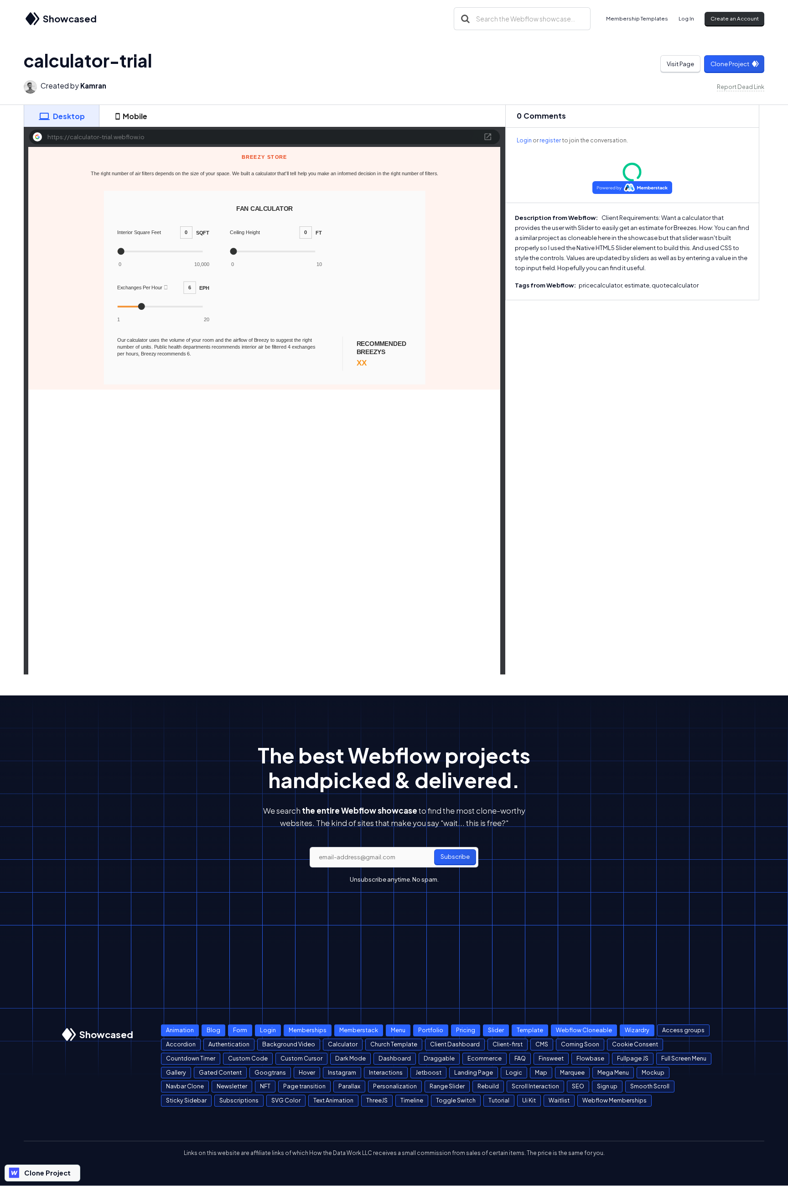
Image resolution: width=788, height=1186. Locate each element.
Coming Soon (580, 1044)
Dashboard (394, 1058)
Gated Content (220, 1072)
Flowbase (590, 1058)
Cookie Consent (635, 1044)
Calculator (343, 1044)
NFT (265, 1086)
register (550, 140)
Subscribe (455, 856)
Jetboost (428, 1072)
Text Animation (333, 1100)
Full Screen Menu (683, 1058)
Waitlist (559, 1100)
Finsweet (551, 1058)
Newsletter (232, 1086)
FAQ (520, 1058)
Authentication (228, 1044)
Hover (307, 1072)
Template (530, 1030)
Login (524, 140)
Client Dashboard (455, 1044)
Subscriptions (239, 1100)
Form (240, 1030)
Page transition (304, 1086)
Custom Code (248, 1058)
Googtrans (270, 1072)
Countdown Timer (190, 1058)
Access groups (683, 1030)
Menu (398, 1030)
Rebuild (488, 1086)
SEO (578, 1086)
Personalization (395, 1086)
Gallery (176, 1072)
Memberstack (358, 1030)
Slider (496, 1030)
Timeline (411, 1100)
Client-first (508, 1044)
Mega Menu (613, 1072)
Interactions (386, 1072)
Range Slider (447, 1086)
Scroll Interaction (535, 1086)
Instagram (342, 1072)
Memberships (308, 1030)
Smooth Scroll (649, 1086)
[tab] (61, 116)
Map (541, 1072)
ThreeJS (377, 1100)
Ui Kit (529, 1100)
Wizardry (637, 1030)
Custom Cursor (301, 1058)
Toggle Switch (456, 1100)
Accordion (181, 1044)
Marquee (572, 1072)
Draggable (439, 1058)
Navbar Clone (185, 1086)
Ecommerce (484, 1058)
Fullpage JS (632, 1058)
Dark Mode (350, 1058)
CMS (541, 1044)
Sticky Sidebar (186, 1100)
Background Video (288, 1044)
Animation (180, 1030)
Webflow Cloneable (584, 1030)
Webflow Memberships (614, 1100)
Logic (514, 1072)
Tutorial (498, 1100)
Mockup (653, 1072)
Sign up (607, 1086)
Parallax (349, 1086)
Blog (213, 1030)
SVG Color (286, 1100)
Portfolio (430, 1030)
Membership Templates (637, 18)
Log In (686, 18)
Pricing (465, 1030)
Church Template (393, 1044)
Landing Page (473, 1072)
